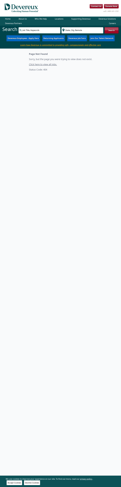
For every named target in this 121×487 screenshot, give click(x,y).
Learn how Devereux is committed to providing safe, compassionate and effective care (60, 45)
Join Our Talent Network (102, 38)
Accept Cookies (14, 482)
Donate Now (111, 6)
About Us (23, 19)
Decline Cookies (32, 482)
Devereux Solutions (107, 19)
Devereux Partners (13, 23)
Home (8, 19)
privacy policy (86, 479)
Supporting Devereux (81, 19)
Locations (59, 19)
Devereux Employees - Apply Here (23, 38)
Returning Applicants (53, 38)
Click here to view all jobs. (43, 64)
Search (111, 30)
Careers (112, 23)
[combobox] (39, 30)
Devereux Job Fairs (77, 38)
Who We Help (41, 19)
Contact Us (96, 6)
